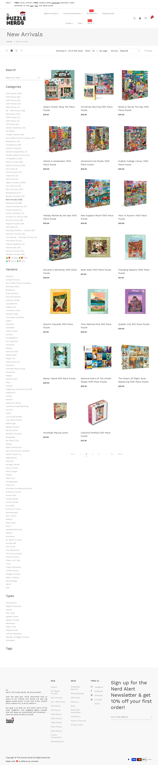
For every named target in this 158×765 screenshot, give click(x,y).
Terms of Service (78, 721)
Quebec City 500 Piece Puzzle (133, 324)
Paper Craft (11, 627)
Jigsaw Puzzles (50, 13)
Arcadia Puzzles (15, 134)
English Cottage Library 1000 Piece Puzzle (133, 163)
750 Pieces (12, 124)
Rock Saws (11, 523)
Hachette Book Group (15, 369)
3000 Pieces (13, 104)
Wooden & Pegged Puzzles (17, 637)
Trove (8, 564)
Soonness (10, 536)
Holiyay (9, 386)
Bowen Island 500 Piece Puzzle (59, 378)
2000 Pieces (13, 100)
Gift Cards (12, 169)
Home (9, 42)
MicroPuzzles (12, 430)
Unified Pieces (12, 570)
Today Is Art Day (13, 560)
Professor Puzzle (13, 492)
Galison (9, 348)
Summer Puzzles (15, 234)
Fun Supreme (12, 341)
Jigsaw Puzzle (12, 616)
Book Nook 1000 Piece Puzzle (96, 270)
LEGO (8, 413)
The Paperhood (12, 550)
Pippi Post (10, 478)
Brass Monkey (12, 293)
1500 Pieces (13, 97)
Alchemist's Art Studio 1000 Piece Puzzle (95, 163)
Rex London (11, 516)
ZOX (7, 588)
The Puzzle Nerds (14, 553)
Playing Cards (108, 13)
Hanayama (10, 372)
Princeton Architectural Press (19, 488)
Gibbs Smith (11, 355)
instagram (99, 687)
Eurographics (14, 158)
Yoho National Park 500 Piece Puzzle (96, 326)
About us (75, 702)
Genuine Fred (12, 351)
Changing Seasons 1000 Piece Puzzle (133, 271)
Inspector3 (12, 176)
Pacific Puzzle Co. (14, 454)
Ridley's (9, 519)
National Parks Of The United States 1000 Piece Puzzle (96, 380)
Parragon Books (13, 464)
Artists (69, 23)
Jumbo (9, 396)
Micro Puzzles (14, 189)
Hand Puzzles (14, 172)
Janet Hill (12, 179)
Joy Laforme (13, 186)
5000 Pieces (13, 117)
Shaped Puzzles (15, 224)
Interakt (34, 761)
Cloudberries (13, 145)
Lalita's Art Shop (13, 403)
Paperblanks (11, 458)
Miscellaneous (13, 193)
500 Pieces (13, 114)
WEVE (8, 584)
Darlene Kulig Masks (16, 152)
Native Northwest (14, 447)
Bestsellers (13, 141)
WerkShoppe (11, 581)
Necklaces (10, 623)
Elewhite (10, 324)
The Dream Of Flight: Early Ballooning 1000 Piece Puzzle (133, 380)
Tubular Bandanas (15, 244)
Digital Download (13, 606)
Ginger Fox (10, 358)
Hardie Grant (11, 379)
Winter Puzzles (15, 251)
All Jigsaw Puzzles (55, 692)
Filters (149, 51)
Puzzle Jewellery (15, 213)
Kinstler (9, 399)
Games (9, 610)
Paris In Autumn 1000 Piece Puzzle (132, 217)
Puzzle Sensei (12, 502)
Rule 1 (8, 526)
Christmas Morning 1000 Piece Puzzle (97, 108)
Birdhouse (10, 290)
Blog (73, 706)
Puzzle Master (12, 499)
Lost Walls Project (14, 420)
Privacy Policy (77, 725)
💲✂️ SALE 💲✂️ (15, 261)
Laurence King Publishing (17, 406)
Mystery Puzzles (15, 196)
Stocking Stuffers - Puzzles (20, 230)
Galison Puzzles (15, 165)
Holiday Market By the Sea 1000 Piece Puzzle (60, 217)
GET (36, 6)
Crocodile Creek (13, 310)
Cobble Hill (11, 307)
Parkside (9, 461)
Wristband (10, 640)
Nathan (9, 444)
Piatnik (9, 475)
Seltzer (9, 533)
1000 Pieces (14, 93)
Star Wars (11, 227)
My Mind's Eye (12, 440)
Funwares (10, 345)
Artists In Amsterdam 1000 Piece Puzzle (57, 163)
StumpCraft (11, 543)
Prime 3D (10, 485)
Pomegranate (12, 482)
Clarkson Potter (13, 300)
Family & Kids (14, 162)
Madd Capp (11, 423)
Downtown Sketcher (15, 317)
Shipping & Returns (75, 688)
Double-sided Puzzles (18, 155)
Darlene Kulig (13, 148)
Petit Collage (11, 471)
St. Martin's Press (14, 540)
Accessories (11, 603)
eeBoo (8, 321)
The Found (10, 547)
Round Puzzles (14, 220)
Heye (8, 382)
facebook (99, 691)
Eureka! (9, 334)
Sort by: (114, 51)
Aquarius (10, 276)
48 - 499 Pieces (15, 111)
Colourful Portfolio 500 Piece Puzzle (95, 434)
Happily (9, 375)
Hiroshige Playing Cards (55, 432)
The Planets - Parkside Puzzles (21, 237)
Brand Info (91, 12)
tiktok (97, 704)
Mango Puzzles (12, 427)
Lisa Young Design (14, 417)
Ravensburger (12, 512)
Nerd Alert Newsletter (76, 711)
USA (31, 6)
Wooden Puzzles (15, 254)
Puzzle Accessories (72, 13)
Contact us (75, 716)
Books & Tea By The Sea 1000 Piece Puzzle (133, 108)
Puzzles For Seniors (16, 217)
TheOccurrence (12, 557)
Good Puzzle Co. (13, 362)
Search (54, 687)
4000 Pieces (13, 107)
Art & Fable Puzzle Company (20, 138)
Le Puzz (9, 410)
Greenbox (10, 365)
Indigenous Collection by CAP (19, 389)
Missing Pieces (77, 693)
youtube (98, 700)
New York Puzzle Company (18, 451)
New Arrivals (14, 199)
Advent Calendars (15, 128)
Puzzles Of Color (13, 509)
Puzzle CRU (11, 495)
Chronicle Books (13, 297)
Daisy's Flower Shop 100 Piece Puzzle (59, 108)
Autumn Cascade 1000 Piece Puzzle (58, 326)
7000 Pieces (13, 121)
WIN (79, 23)
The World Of (14, 241)
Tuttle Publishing (13, 567)
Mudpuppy (10, 437)
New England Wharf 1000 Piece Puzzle (97, 217)
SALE (90, 22)
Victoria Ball (13, 247)
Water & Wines (12, 577)
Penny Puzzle (12, 468)
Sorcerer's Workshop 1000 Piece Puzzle (60, 271)
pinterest (99, 695)
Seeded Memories (14, 529)
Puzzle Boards (13, 210)
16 (112, 454)
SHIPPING (56, 3)
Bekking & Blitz (12, 286)
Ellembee (10, 328)
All (10, 131)
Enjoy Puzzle (11, 331)
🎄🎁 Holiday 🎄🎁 (17, 258)
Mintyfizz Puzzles (13, 434)
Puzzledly (10, 505)
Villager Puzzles (13, 574)
